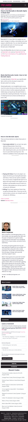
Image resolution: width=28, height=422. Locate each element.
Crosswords (16, 1)
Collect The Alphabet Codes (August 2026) (12, 398)
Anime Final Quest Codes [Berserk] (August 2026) (18, 311)
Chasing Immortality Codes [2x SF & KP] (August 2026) (12, 373)
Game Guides (8, 9)
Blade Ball (14, 79)
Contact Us (8, 413)
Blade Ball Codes (6, 52)
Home (2, 9)
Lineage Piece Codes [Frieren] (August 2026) (13, 377)
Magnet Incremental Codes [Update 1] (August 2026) (14, 394)
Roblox (12, 200)
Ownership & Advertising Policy (19, 413)
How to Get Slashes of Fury (12, 54)
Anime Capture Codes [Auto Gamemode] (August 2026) (12, 385)
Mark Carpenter (5, 19)
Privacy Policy (22, 331)
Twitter (14, 363)
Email (5, 348)
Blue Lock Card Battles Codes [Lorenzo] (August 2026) (12, 407)
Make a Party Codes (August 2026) (11, 400)
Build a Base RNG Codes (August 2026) (12, 403)
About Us (3, 413)
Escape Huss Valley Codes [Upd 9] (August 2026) (18, 303)
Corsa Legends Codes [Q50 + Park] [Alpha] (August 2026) (13, 389)
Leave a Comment (5, 198)
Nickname (6, 343)
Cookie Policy (7, 414)
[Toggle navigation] (25, 5)
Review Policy (21, 414)
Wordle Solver (7, 1)
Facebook (14, 366)
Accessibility (21, 416)
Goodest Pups (20, 418)
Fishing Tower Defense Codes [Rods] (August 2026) (13, 381)
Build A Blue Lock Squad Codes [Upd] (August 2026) (18, 287)
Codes (23, 1)
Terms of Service (6, 333)
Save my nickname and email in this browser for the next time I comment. (13, 355)
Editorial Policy (7, 416)
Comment (4, 334)
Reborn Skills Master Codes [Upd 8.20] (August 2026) (19, 295)
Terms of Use (15, 416)
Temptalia (14, 418)
